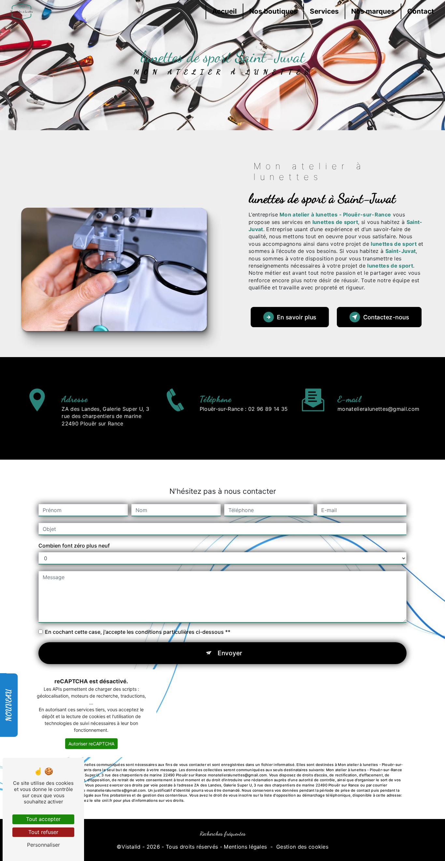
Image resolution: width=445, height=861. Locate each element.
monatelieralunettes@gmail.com (378, 409)
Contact (420, 11)
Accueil (224, 11)
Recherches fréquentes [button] (223, 833)
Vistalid (131, 846)
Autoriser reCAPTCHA (91, 743)
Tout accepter (43, 819)
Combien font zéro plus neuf (74, 545)
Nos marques (373, 11)
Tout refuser (43, 832)
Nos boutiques (273, 11)
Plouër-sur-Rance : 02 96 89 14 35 (244, 409)
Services (324, 11)
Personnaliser (43, 844)
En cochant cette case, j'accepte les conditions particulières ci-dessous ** (137, 632)
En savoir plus (296, 317)
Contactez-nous (386, 317)
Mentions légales (245, 846)
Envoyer (230, 653)
